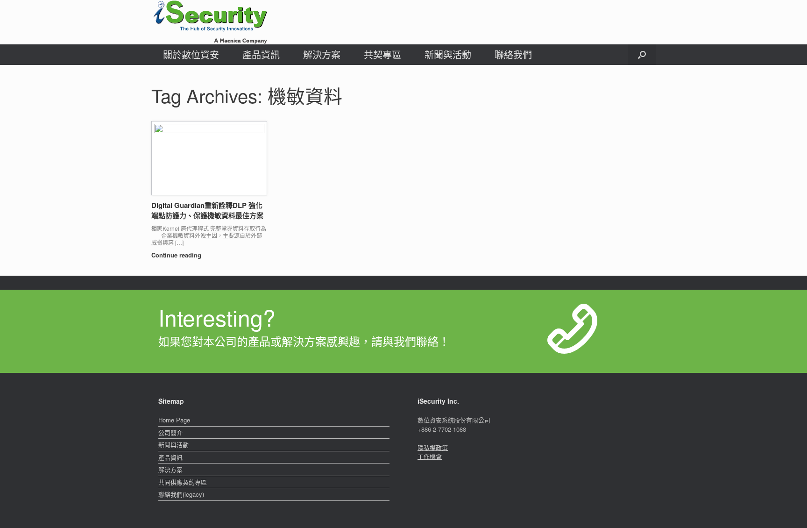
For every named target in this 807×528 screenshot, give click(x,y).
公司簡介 (170, 432)
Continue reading (177, 254)
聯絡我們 (513, 54)
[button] (642, 54)
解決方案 (321, 54)
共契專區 (382, 54)
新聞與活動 (448, 54)
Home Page (174, 419)
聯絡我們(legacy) (181, 494)
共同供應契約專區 (182, 482)
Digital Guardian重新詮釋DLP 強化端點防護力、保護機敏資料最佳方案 (207, 210)
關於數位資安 (191, 54)
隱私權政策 (433, 447)
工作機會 (430, 456)
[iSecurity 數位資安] (209, 22)
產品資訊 (261, 54)
